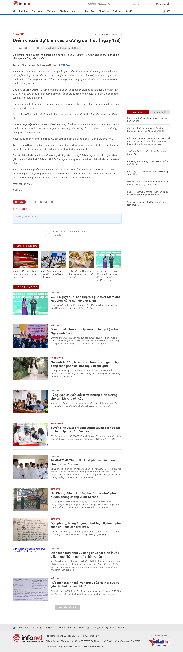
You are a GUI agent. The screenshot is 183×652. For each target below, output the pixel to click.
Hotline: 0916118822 (119, 4)
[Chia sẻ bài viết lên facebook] (15, 48)
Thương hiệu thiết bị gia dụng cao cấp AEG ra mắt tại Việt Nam (25, 274)
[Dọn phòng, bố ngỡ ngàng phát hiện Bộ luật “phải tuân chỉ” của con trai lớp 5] (30, 529)
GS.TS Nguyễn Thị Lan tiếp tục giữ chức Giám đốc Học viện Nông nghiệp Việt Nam (85, 298)
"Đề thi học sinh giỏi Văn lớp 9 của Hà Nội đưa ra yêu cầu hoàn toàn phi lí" (85, 584)
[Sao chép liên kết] (32, 48)
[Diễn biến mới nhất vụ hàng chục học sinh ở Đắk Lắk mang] (30, 559)
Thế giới (51, 11)
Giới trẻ (76, 11)
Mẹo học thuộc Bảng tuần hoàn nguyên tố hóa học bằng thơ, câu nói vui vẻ (147, 183)
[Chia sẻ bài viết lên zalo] (21, 48)
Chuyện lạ (104, 11)
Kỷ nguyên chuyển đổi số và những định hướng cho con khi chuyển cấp (84, 396)
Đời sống (23, 11)
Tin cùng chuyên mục (26, 286)
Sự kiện (129, 11)
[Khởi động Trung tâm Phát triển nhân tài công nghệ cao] (53, 259)
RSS (168, 11)
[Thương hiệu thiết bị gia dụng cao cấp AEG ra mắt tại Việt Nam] (25, 259)
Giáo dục (18, 34)
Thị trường (37, 11)
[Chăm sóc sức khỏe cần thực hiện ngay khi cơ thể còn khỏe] (81, 259)
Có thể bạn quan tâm (26, 245)
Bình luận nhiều (159, 112)
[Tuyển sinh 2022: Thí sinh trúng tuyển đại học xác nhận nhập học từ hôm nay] (30, 434)
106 (136, 164)
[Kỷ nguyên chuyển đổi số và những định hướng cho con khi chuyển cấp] (30, 401)
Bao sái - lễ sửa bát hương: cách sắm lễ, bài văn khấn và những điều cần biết (148, 193)
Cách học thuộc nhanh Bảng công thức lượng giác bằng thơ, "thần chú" (146, 129)
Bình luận (19, 202)
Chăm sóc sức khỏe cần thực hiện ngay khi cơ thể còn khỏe (81, 274)
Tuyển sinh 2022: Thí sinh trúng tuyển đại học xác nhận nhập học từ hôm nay (85, 429)
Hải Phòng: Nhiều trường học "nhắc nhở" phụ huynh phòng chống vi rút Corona (83, 495)
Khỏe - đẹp (89, 11)
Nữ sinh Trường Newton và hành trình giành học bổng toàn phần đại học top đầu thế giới (85, 364)
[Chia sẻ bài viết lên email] (26, 48)
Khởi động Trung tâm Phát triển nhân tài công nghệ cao (52, 274)
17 (162, 131)
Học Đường (57, 358)
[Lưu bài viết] (38, 48)
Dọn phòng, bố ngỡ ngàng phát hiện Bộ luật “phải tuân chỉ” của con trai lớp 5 (86, 525)
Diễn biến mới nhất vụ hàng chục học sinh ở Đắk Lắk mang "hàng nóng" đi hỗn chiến (85, 554)
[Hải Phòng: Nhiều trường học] (30, 499)
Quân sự (117, 11)
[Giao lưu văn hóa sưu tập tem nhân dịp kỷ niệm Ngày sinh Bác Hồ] (30, 336)
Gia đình (64, 11)
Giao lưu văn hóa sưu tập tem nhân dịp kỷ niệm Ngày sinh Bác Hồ (84, 331)
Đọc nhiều (138, 112)
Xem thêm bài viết (67, 607)
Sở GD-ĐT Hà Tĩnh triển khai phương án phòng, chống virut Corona (84, 462)
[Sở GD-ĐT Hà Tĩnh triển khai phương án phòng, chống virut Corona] (30, 467)
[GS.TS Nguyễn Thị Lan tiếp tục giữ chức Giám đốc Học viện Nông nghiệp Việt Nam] (108, 259)
